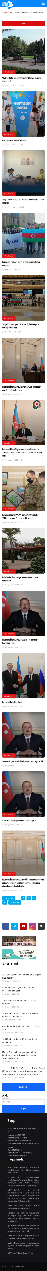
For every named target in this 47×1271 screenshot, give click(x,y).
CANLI (23, 23)
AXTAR (23, 1109)
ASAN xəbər (9, 72)
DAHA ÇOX (23, 1087)
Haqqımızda (16, 1160)
